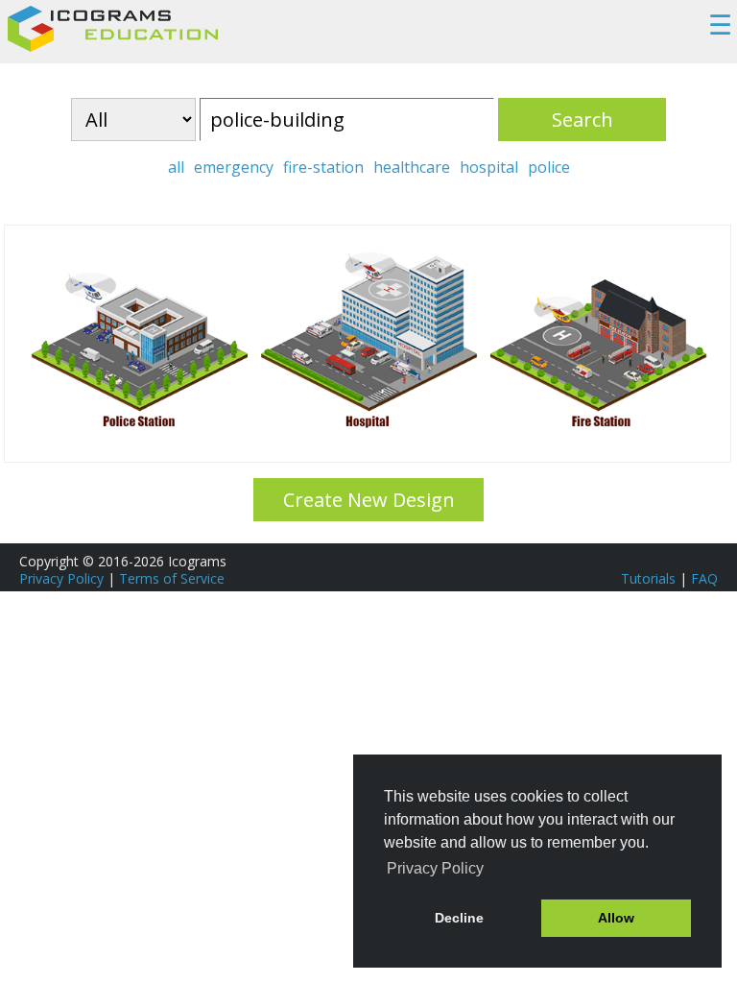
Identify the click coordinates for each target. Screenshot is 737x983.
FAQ (704, 578)
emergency (233, 167)
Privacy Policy (61, 578)
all (176, 167)
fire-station (323, 167)
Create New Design (369, 500)
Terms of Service (172, 578)
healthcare (411, 167)
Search (582, 119)
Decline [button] (459, 917)
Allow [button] (616, 917)
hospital (489, 167)
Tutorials (648, 578)
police (549, 167)
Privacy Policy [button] (435, 868)
